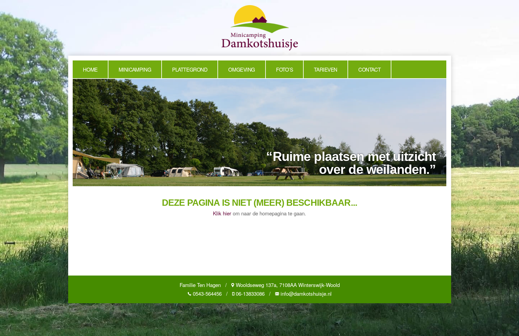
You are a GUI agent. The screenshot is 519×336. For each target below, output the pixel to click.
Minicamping (135, 69)
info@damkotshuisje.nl (306, 293)
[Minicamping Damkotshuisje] (259, 27)
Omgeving (241, 69)
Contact (369, 69)
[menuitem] (90, 69)
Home (90, 69)
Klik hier (222, 213)
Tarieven (325, 69)
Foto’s (284, 69)
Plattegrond (189, 69)
